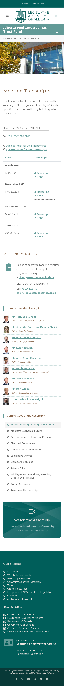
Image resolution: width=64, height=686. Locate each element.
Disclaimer (54, 671)
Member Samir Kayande (26, 358)
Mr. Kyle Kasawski (22, 347)
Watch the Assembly (19, 575)
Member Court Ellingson (26, 337)
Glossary (12, 595)
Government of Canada (20, 624)
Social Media (41, 673)
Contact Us (25, 640)
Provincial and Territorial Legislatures (28, 631)
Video (40, 176)
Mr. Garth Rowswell (23, 368)
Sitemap (51, 673)
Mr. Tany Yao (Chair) (24, 316)
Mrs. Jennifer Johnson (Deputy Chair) (34, 327)
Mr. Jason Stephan (23, 378)
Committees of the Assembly (24, 581)
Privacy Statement (17, 673)
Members (12, 571)
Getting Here (38, 3)
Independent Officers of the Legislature (30, 592)
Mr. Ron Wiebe (21, 389)
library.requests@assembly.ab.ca (36, 292)
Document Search (18, 136)
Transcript (42, 173)
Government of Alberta (20, 614)
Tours (10, 585)
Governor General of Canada (23, 628)
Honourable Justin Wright (27, 399)
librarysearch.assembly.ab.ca (36, 277)
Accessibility (30, 673)
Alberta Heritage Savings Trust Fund (22, 38)
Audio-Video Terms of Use (22, 599)
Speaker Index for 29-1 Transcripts (26, 149)
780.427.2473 (29, 288)
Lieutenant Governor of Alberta (25, 617)
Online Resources (17, 588)
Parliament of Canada (19, 621)
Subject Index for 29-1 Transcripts (26, 145)
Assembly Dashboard (19, 578)
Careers (24, 3)
